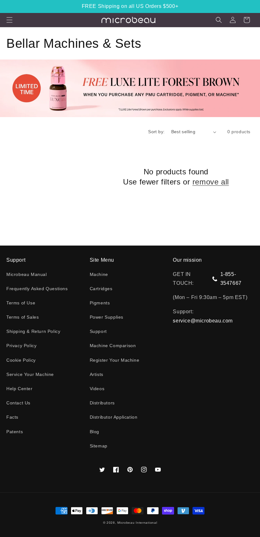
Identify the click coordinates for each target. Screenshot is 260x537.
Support (98, 331)
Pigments (100, 302)
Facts (12, 417)
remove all (210, 182)
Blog (94, 431)
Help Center (19, 388)
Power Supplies (106, 317)
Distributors (102, 402)
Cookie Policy (21, 360)
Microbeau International (137, 522)
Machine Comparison (113, 345)
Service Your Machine (30, 374)
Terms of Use (20, 302)
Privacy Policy (21, 345)
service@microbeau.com (203, 320)
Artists (96, 374)
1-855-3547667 (231, 279)
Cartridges (101, 288)
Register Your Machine (115, 360)
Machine (99, 274)
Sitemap (98, 445)
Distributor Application (114, 417)
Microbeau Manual (26, 274)
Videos (97, 388)
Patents (14, 431)
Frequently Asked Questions (37, 288)
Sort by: (156, 131)
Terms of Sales (22, 317)
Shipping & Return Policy (33, 331)
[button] (9, 20)
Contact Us (18, 402)
